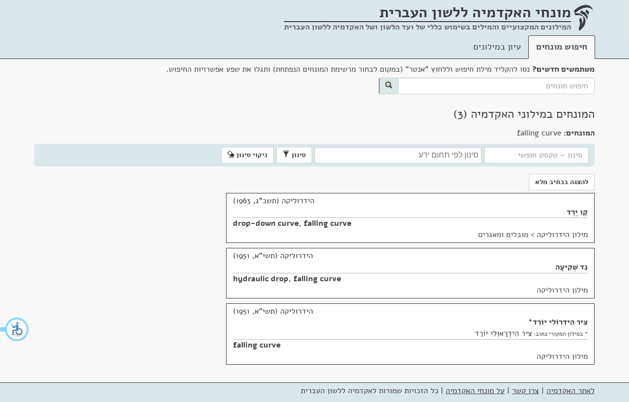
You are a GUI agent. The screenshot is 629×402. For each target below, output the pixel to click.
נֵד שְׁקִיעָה (571, 267)
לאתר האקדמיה (570, 390)
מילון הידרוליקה (562, 234)
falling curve (327, 223)
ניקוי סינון (250, 155)
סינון (297, 155)
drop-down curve (266, 223)
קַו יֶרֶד (577, 212)
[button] (14, 329)
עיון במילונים (497, 47)
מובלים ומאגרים (503, 234)
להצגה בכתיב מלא (561, 182)
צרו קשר (525, 390)
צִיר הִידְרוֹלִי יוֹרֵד (560, 322)
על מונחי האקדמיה (475, 390)
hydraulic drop (260, 278)
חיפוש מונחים (561, 47)
